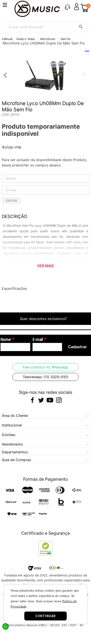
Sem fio (65, 39)
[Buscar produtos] (81, 26)
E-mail (37, 339)
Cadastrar (77, 346)
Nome (5, 339)
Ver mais (45, 266)
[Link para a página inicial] (7, 39)
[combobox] (45, 26)
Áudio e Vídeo (25, 39)
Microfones (47, 39)
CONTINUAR (45, 616)
